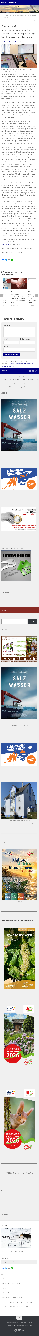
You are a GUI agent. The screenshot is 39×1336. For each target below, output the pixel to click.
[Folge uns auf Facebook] (30, 371)
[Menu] (36, 2)
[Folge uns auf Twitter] (33, 371)
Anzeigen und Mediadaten (11, 1283)
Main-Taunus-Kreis (22, 15)
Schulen (33, 15)
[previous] (2, 295)
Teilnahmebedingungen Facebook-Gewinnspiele (18, 1302)
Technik (5, 18)
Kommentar (8, 325)
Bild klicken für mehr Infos (20, 725)
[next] (37, 295)
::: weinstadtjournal (8, 2)
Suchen (4, 617)
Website (6, 346)
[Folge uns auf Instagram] (36, 371)
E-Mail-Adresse (25, 339)
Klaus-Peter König (10, 41)
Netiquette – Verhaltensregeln (12, 1298)
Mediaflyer (29, 1173)
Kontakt (5, 1279)
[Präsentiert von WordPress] (14, 1325)
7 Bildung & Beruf (8, 15)
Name (6, 339)
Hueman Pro (28, 1325)
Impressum (7, 1288)
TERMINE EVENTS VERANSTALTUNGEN (15, 1307)
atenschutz (5, 593)
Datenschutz (7, 1293)
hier (23, 1251)
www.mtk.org (6, 244)
